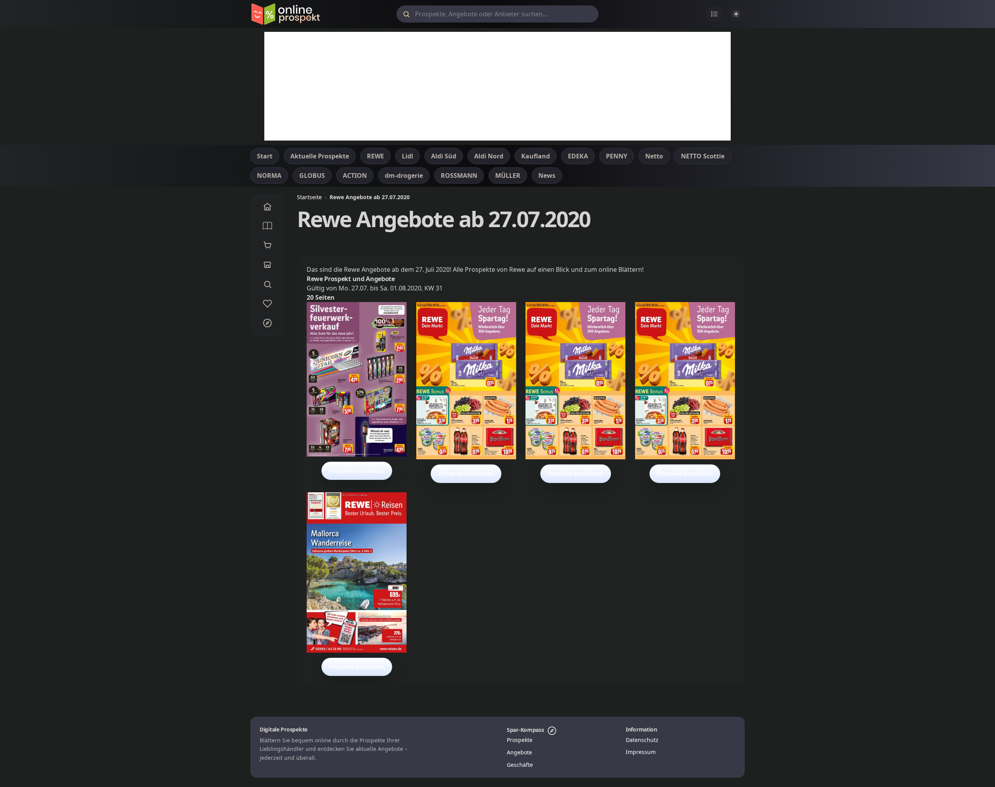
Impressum (641, 752)
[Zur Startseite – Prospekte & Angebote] (285, 14)
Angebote (519, 752)
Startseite (309, 197)
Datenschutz (642, 740)
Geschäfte (520, 764)
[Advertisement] (497, 86)
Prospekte (519, 740)
